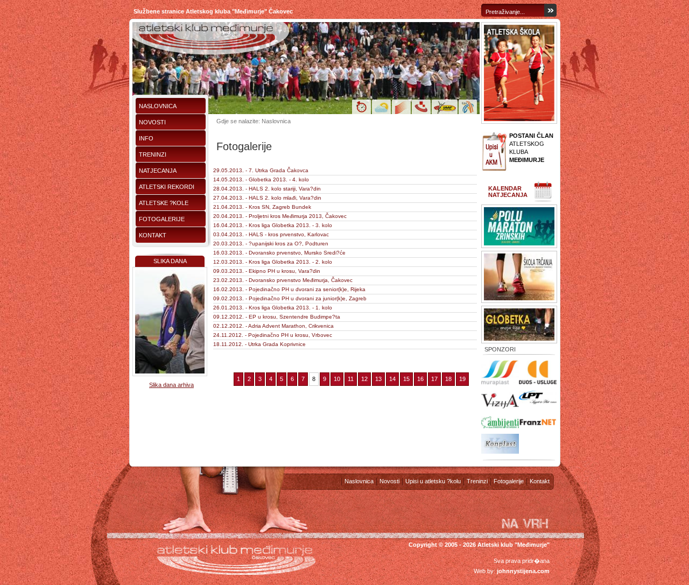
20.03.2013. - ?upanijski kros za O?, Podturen (270, 243)
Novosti (152, 122)
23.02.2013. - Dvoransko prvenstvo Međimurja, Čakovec (283, 280)
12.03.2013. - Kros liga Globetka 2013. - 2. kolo (272, 262)
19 (462, 379)
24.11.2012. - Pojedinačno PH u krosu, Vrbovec (272, 335)
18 (448, 379)
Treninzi (152, 154)
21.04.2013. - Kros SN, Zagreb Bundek (262, 207)
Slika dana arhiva (171, 385)
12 (364, 379)
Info (146, 138)
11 (351, 379)
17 (434, 379)
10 (337, 379)
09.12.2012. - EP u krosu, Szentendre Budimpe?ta (276, 317)
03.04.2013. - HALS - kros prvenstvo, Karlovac (271, 234)
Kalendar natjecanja (508, 191)
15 (406, 379)
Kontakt (152, 235)
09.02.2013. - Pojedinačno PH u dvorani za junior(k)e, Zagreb (290, 298)
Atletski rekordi (166, 187)
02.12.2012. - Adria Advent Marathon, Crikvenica (273, 326)
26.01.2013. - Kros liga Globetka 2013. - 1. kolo (272, 308)
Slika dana (170, 261)
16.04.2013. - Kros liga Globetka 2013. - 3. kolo (272, 225)
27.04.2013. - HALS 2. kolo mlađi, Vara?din (267, 198)
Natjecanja (158, 170)
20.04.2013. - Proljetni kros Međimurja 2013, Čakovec (280, 216)
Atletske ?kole (163, 203)
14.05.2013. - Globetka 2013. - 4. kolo (261, 179)
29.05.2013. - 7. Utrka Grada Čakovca (260, 170)
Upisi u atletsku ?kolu (433, 481)
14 (392, 379)
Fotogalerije (162, 219)
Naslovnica (158, 106)
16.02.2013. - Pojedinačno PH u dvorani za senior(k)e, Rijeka (289, 289)
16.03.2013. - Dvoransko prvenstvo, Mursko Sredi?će (279, 253)
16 (420, 379)
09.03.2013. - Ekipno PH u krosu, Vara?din (266, 271)
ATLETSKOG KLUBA (531, 147)
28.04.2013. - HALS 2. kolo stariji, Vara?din (267, 189)
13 (378, 379)
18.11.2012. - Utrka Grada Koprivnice (259, 344)
